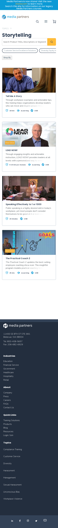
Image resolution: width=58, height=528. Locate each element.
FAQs (5, 403)
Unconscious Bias (11, 491)
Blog (5, 427)
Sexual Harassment (12, 484)
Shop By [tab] (7, 57)
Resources (8, 431)
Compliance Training (12, 449)
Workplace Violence (12, 498)
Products (7, 424)
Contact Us (8, 407)
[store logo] (15, 17)
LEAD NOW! (12, 150)
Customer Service (11, 456)
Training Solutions (11, 420)
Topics (5, 28)
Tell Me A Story (14, 96)
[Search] (51, 42)
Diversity (7, 463)
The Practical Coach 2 (18, 258)
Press (6, 396)
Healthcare (8, 372)
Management (9, 477)
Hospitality (8, 376)
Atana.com (21, 3)
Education (8, 361)
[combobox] (24, 42)
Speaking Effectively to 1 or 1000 (23, 204)
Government (9, 368)
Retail (6, 380)
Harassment (9, 470)
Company (7, 392)
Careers (7, 400)
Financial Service (11, 365)
